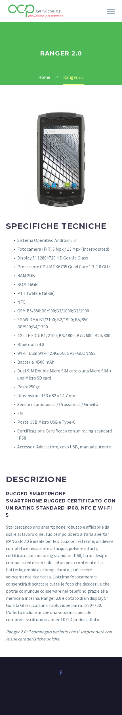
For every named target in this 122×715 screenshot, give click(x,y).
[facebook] (61, 672)
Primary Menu (111, 11)
